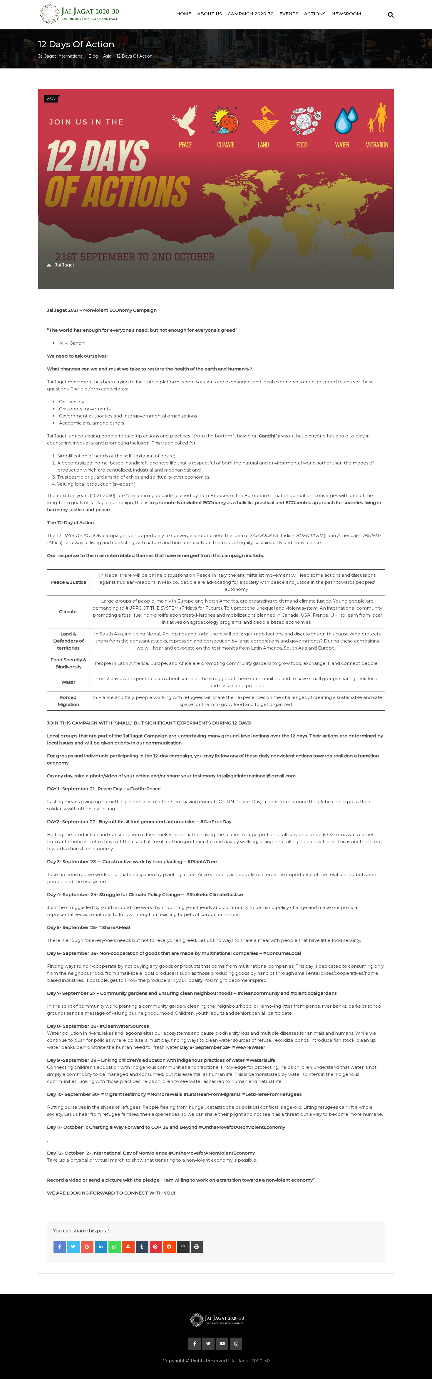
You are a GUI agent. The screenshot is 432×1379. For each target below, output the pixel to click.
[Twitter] (73, 1247)
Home (183, 13)
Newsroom (346, 13)
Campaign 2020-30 (251, 13)
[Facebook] (59, 1247)
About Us (209, 13)
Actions (315, 13)
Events (288, 13)
